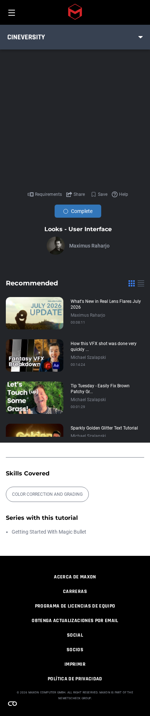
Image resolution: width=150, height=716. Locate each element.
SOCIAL (75, 635)
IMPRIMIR (75, 664)
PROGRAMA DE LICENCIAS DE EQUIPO (75, 606)
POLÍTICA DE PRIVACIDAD (75, 679)
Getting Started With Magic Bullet (49, 532)
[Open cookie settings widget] (12, 703)
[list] (141, 283)
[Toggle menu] (140, 37)
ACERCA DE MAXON (75, 577)
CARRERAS (75, 591)
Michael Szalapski (88, 357)
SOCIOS (75, 649)
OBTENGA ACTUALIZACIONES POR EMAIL (75, 620)
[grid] (132, 283)
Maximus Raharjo (89, 246)
